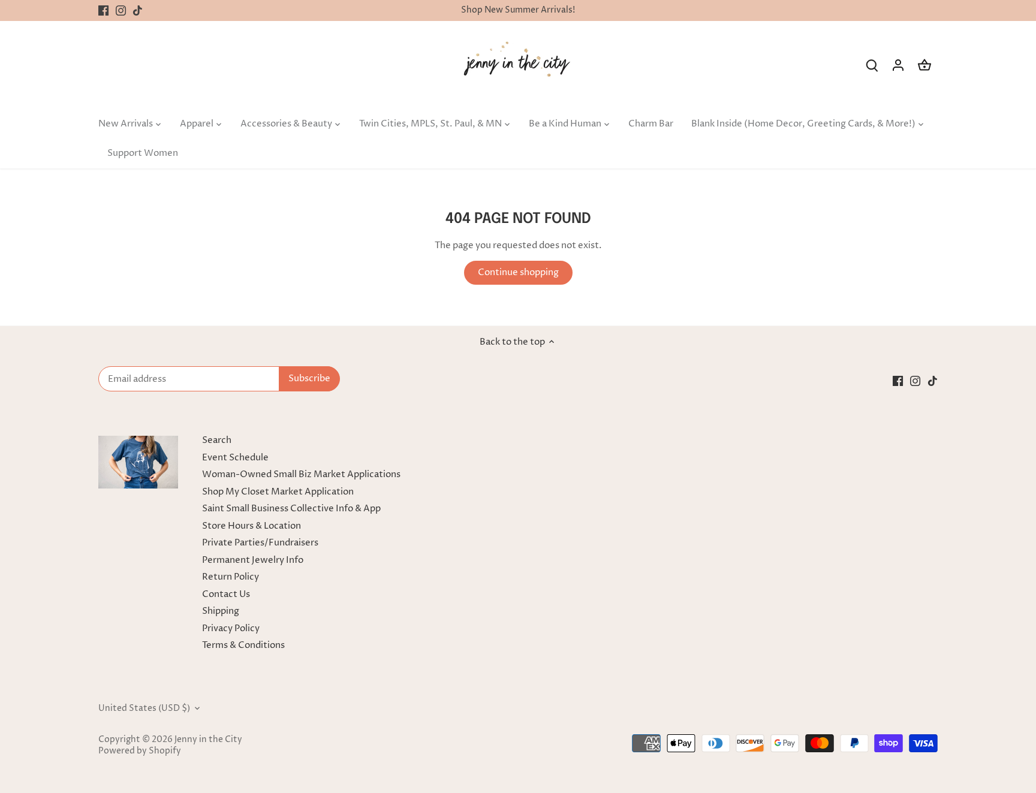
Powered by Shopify (139, 751)
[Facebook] (103, 10)
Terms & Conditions (243, 645)
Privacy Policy (231, 628)
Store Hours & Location (251, 526)
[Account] (898, 65)
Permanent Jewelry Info (252, 560)
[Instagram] (121, 10)
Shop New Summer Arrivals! (518, 10)
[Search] (872, 65)
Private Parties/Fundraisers (260, 542)
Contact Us (226, 594)
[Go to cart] (924, 65)
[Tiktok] (137, 10)
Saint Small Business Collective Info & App (291, 508)
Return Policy (230, 577)
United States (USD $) (144, 708)
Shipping (220, 611)
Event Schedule (235, 457)
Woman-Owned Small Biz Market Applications (301, 474)
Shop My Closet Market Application (278, 492)
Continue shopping (518, 272)
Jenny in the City (208, 739)
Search (216, 440)
